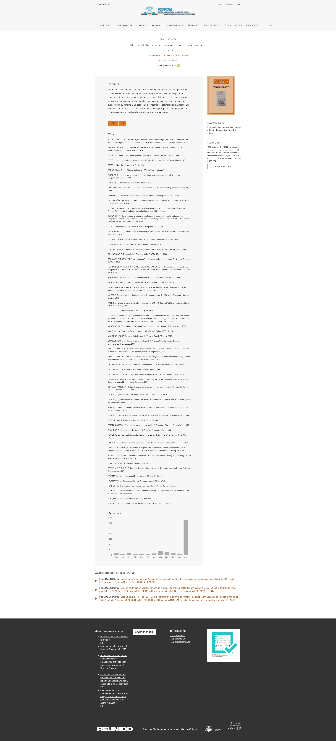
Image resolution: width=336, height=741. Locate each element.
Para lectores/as (177, 636)
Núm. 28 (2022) (168, 39)
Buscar (269, 25)
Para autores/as (177, 639)
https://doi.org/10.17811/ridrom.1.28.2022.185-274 (168, 55)
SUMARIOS (141, 25)
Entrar (237, 4)
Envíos (227, 25)
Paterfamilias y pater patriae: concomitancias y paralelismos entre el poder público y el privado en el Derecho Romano (113, 661)
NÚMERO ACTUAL (124, 25)
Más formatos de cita (219, 166)
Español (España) (105, 4)
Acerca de (105, 25)
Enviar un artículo (144, 632)
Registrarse (229, 4)
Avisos (238, 25)
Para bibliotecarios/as (180, 642)
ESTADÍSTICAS (253, 25)
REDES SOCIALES (211, 25)
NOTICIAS (155, 25)
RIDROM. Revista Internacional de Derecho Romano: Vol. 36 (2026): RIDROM (178, 591)
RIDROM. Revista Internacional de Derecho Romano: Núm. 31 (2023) (202, 600)
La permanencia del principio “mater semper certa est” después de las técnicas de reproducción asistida (168, 579)
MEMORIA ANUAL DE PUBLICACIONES (182, 25)
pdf (122, 123)
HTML (113, 123)
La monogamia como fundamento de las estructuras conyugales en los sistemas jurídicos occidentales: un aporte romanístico (114, 696)
